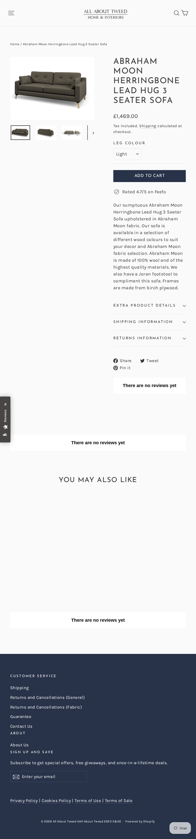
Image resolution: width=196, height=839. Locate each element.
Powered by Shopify (140, 821)
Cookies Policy (56, 800)
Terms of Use (88, 800)
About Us (19, 744)
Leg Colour (129, 143)
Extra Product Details (144, 306)
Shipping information (143, 322)
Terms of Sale (118, 800)
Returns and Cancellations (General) (47, 697)
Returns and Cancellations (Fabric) (46, 707)
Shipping (147, 126)
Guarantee (20, 716)
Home (15, 44)
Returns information (142, 338)
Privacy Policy (24, 800)
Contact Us (21, 726)
